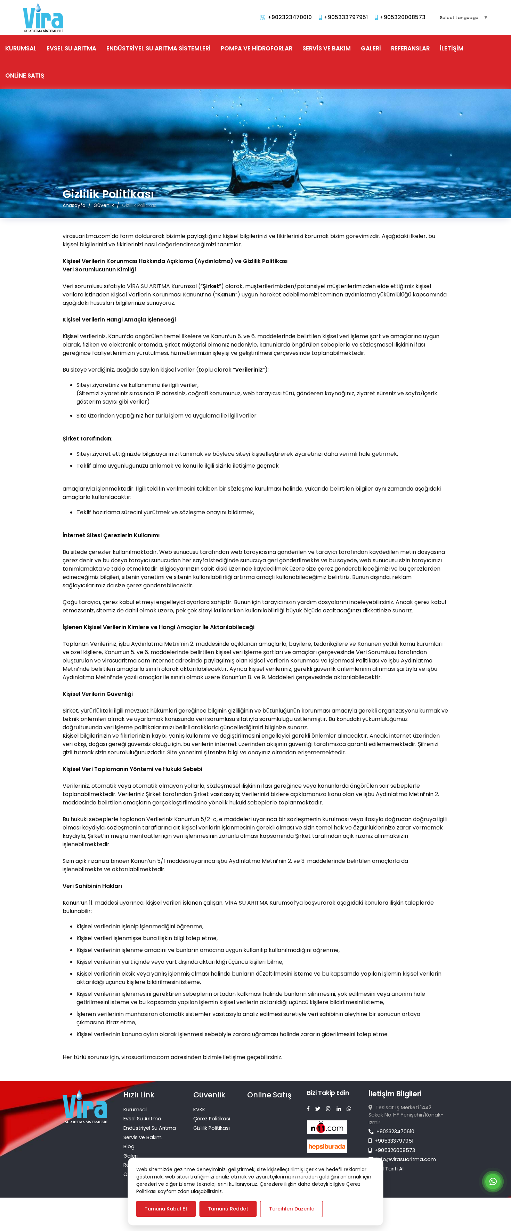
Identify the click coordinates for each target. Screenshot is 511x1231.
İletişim (451, 48)
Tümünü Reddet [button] (228, 1208)
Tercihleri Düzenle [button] (291, 1208)
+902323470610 (394, 1131)
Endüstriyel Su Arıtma (149, 1128)
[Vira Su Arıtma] (43, 17)
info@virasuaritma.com (406, 1159)
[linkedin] (338, 1109)
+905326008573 (394, 1150)
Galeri (371, 48)
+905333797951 (393, 1140)
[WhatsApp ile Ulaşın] (493, 1183)
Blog (129, 1146)
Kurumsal (20, 48)
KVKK (199, 1109)
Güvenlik (209, 1095)
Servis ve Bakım (326, 48)
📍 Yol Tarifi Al (386, 1168)
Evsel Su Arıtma (71, 48)
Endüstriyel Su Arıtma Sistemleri (158, 48)
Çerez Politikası (211, 1118)
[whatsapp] (349, 1109)
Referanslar (410, 48)
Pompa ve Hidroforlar (256, 48)
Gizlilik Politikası (211, 1128)
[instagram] (328, 1109)
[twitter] (317, 1109)
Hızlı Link (138, 1095)
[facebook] (308, 1109)
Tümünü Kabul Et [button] (166, 1208)
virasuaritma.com (126, 661)
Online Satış (24, 75)
